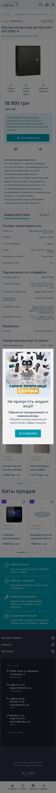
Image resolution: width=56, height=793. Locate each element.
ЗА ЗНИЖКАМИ (28, 433)
